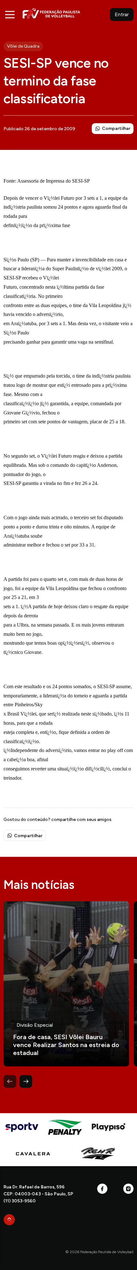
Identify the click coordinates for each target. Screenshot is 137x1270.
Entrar (122, 14)
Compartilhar (116, 128)
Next (25, 1081)
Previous (10, 1081)
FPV (51, 13)
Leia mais (66, 983)
